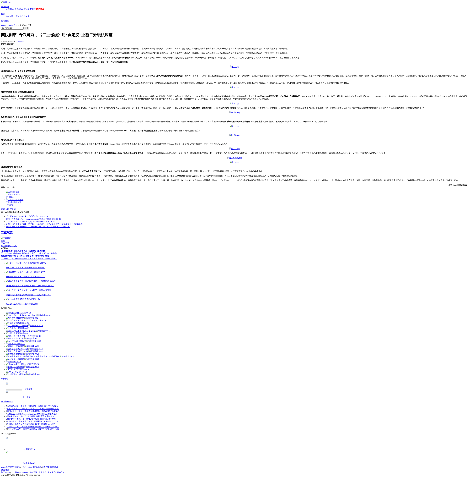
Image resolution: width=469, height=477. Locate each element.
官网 (3, 209)
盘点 (21, 9)
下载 (12, 209)
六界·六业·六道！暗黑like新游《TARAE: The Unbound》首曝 (33, 409)
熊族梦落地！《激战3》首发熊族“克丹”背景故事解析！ (30, 416)
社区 (35, 467)
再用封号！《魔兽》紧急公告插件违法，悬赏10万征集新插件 (33, 411)
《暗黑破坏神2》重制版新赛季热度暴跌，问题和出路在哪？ (33, 427)
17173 (3, 25)
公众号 (27, 16)
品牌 (3, 14)
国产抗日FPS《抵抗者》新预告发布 (16, 253)
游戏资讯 (12, 25)
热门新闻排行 (7, 401)
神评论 (21, 41)
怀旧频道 (40, 9)
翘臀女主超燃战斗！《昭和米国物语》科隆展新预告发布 (31, 419)
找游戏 (24, 467)
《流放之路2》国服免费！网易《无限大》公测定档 (23, 251)
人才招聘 (15, 472)
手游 (17, 9)
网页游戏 (54, 467)
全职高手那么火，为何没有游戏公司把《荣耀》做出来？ (31, 424)
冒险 (3, 241)
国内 (12, 9)
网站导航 (61, 472)
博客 (44, 467)
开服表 (33, 9)
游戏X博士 (10, 16)
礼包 (16, 209)
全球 (8, 9)
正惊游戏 (19, 16)
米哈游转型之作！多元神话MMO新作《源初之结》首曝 (25, 256)
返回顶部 (5, 470)
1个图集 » (10, 197)
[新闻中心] (6, 2)
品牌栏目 (5, 379)
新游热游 (5, 7)
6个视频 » (10, 205)
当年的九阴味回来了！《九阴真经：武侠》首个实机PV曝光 (32, 406)
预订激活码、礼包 (9, 246)
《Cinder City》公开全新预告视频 (15, 259)
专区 (7, 209)
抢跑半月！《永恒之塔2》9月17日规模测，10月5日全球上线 (33, 421)
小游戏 (30, 467)
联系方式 (42, 472)
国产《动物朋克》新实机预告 (44, 253)
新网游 (17, 467)
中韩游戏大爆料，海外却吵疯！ (43, 259)
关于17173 (5, 472)
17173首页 (5, 467)
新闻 (12, 467)
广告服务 (24, 472)
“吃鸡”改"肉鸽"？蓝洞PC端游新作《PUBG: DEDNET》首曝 (33, 429)
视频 (39, 467)
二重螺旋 (7, 232)
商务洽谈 (33, 472)
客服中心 (52, 472)
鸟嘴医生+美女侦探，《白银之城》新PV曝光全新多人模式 (32, 414)
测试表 (26, 9)
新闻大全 (5, 21)
